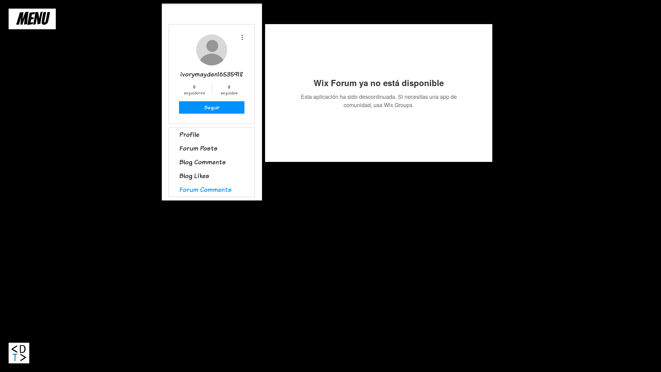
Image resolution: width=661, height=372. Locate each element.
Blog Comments (202, 162)
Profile (189, 134)
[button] (32, 19)
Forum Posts (198, 148)
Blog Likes (194, 176)
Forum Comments (205, 189)
